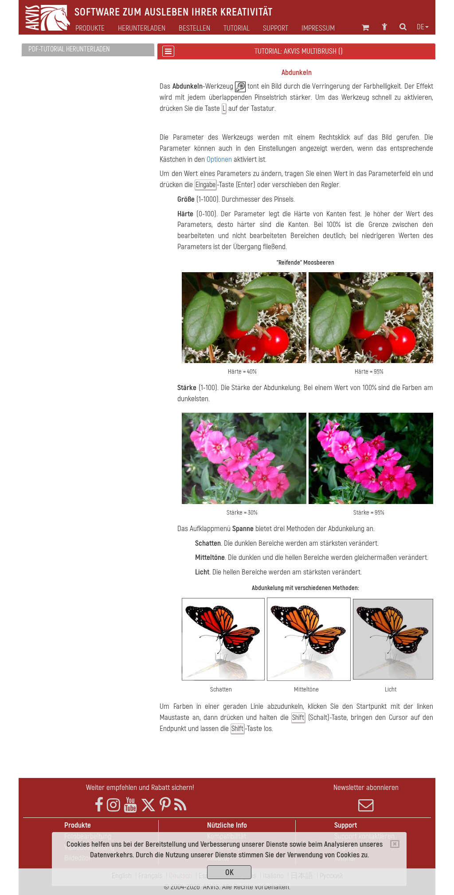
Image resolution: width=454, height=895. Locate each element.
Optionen (219, 159)
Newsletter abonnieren (366, 787)
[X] (148, 805)
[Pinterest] (165, 805)
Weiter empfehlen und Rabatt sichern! (140, 787)
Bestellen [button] (194, 28)
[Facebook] (98, 805)
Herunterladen (141, 28)
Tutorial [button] (236, 28)
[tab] (88, 49)
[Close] (394, 844)
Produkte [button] (90, 28)
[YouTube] (130, 805)
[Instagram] (113, 805)
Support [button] (275, 28)
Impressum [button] (318, 28)
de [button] (420, 27)
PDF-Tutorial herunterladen (69, 49)
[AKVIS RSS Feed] (180, 805)
